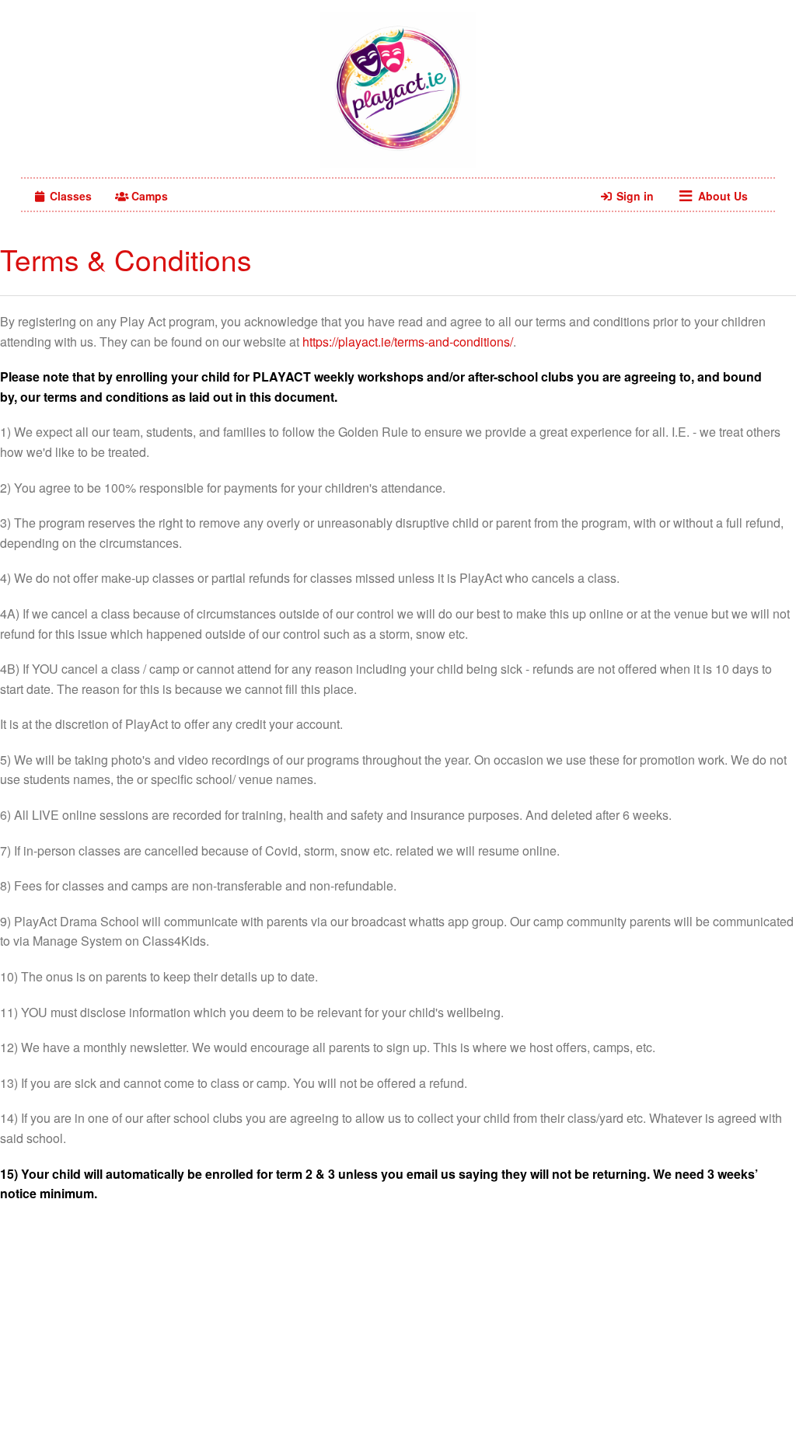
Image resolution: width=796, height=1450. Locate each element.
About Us (721, 196)
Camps (148, 196)
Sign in (633, 196)
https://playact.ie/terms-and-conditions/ (407, 341)
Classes (69, 196)
